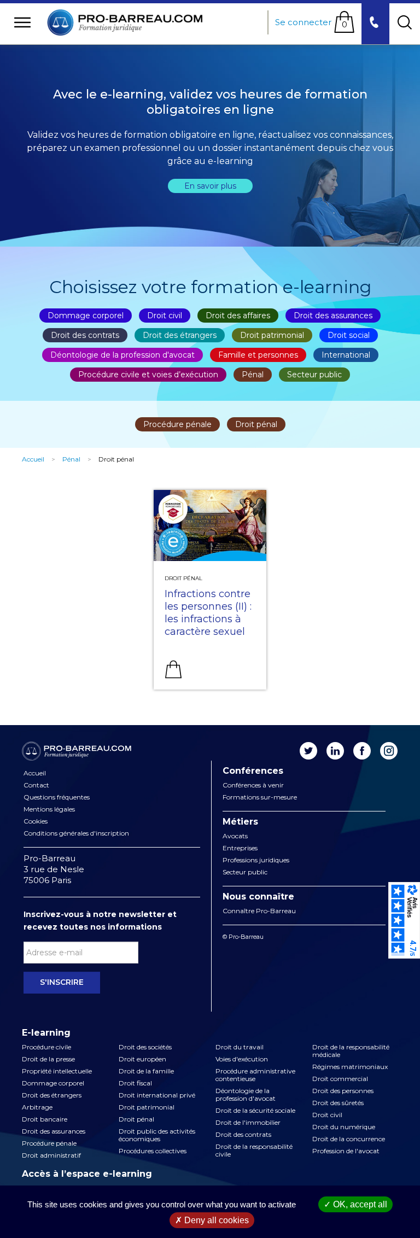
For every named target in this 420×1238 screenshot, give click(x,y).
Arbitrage (37, 1107)
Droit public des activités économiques (157, 1135)
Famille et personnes (258, 355)
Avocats (235, 836)
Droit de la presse (48, 1059)
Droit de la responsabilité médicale (350, 1051)
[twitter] (308, 750)
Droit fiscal (135, 1083)
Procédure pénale (177, 424)
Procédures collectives (152, 1151)
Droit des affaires (238, 315)
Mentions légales (49, 809)
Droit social (349, 335)
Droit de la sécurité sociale (255, 1110)
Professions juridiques (256, 860)
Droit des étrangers (180, 335)
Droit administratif (51, 1155)
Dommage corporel (86, 315)
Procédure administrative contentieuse (255, 1075)
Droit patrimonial (272, 335)
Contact (36, 785)
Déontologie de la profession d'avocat (122, 355)
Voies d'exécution (241, 1059)
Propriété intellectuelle (57, 1071)
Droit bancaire (44, 1119)
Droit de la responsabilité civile (254, 1150)
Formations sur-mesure (260, 797)
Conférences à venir (253, 785)
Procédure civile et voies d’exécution (148, 374)
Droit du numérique (343, 1127)
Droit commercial (340, 1079)
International (346, 355)
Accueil (33, 459)
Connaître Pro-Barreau (259, 911)
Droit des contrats (85, 335)
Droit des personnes (343, 1091)
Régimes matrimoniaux (350, 1067)
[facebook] (362, 750)
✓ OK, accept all (355, 1204)
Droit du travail (239, 1047)
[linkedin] (335, 750)
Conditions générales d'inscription (76, 833)
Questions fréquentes (57, 797)
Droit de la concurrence (348, 1139)
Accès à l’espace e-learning (87, 1174)
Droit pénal (256, 424)
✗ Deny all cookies (212, 1220)
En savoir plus (210, 186)
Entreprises (240, 848)
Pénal (253, 374)
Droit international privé (157, 1095)
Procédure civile (46, 1047)
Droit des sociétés (145, 1047)
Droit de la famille (146, 1071)
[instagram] (389, 750)
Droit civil (164, 315)
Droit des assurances (333, 315)
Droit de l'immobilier (248, 1122)
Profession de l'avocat (346, 1151)
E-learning (46, 1033)
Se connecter (303, 22)
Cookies (36, 821)
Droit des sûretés (338, 1103)
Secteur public (314, 374)
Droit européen (142, 1059)
